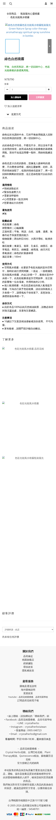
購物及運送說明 (28, 686)
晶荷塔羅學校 (41, 696)
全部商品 (11, 13)
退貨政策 (28, 693)
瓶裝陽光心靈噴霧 (30, 13)
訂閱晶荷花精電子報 (28, 700)
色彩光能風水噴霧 (19, 17)
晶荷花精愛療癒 (26, 696)
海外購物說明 (28, 689)
